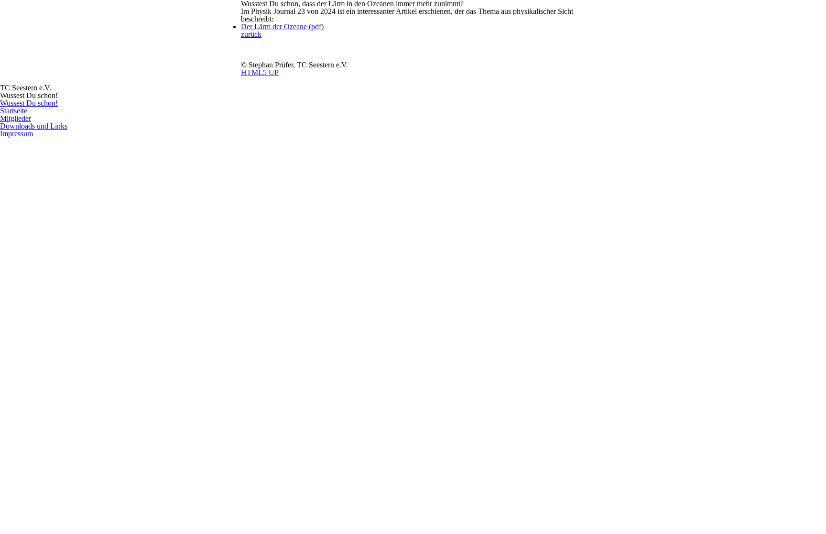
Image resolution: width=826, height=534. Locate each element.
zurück (251, 34)
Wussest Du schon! (29, 103)
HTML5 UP (260, 72)
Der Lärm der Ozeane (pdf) (282, 26)
